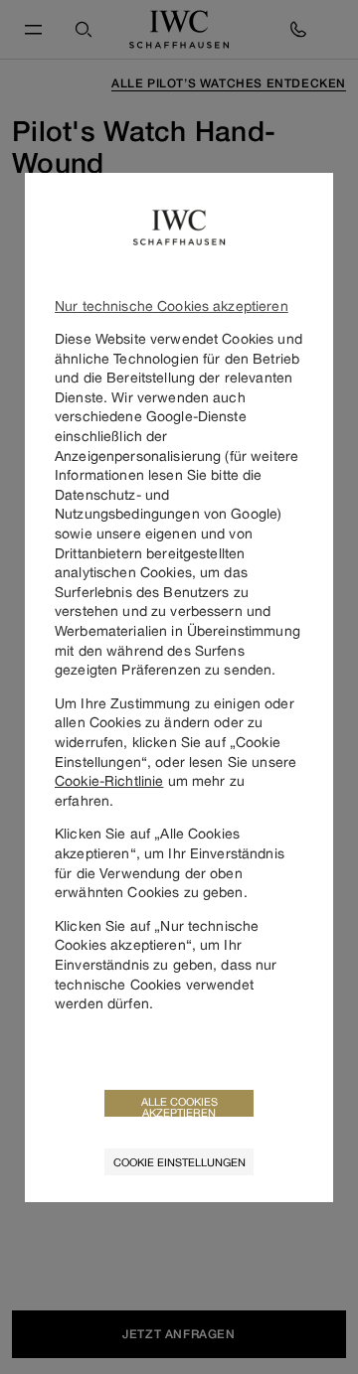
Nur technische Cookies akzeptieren (171, 305)
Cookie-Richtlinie (109, 780)
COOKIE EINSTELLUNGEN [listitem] (179, 1161)
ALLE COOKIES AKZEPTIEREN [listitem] (179, 1106)
